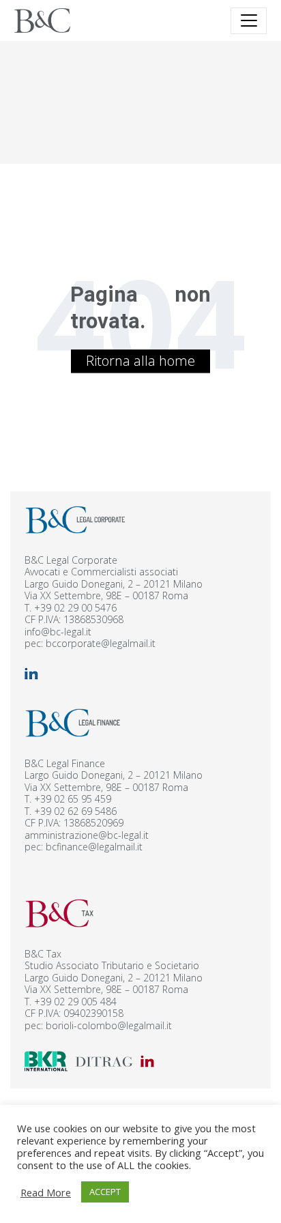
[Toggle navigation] (249, 21)
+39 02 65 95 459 (72, 798)
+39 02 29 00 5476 (75, 607)
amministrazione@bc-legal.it (87, 835)
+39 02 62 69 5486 (75, 811)
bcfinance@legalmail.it (94, 846)
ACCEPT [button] (105, 1191)
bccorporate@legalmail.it (101, 643)
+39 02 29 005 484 (75, 1001)
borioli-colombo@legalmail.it (109, 1025)
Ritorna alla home (140, 360)
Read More (45, 1192)
